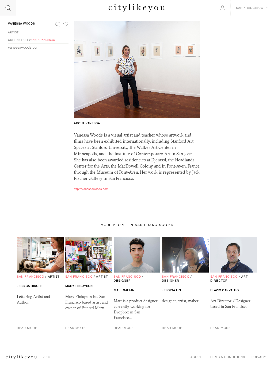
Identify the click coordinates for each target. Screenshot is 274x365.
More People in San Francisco (137, 225)
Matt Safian (124, 290)
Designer (122, 280)
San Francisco (43, 39)
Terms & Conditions (226, 357)
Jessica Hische (30, 286)
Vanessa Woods (21, 23)
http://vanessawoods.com (91, 189)
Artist (13, 32)
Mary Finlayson (79, 286)
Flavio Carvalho (224, 290)
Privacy (259, 357)
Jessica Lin (171, 290)
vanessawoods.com (23, 47)
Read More (27, 327)
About (196, 357)
